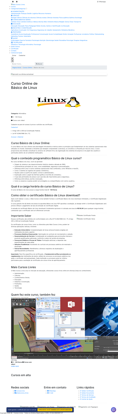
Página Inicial (16, 67)
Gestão (29, 13)
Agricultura (14, 30)
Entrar (14, 55)
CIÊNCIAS (15, 15)
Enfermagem (15, 40)
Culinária (23, 22)
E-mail (51, 393)
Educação (14, 26)
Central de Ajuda (16, 53)
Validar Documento (87, 393)
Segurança (33, 30)
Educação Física (23, 26)
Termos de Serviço (87, 395)
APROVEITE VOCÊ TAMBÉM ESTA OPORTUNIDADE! (55, 409)
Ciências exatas (41, 17)
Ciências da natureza (29, 17)
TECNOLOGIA (17, 42)
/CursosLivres (20, 391)
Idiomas (40, 22)
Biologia (13, 17)
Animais (13, 22)
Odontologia (50, 40)
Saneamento (57, 30)
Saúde (56, 40)
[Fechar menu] (12, 58)
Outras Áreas (69, 22)
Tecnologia (37, 44)
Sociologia (78, 17)
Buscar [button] (39, 64)
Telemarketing (99, 34)
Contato (13, 51)
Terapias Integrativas (80, 40)
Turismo (20, 36)
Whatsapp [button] (102, 1)
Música (56, 22)
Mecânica (71, 30)
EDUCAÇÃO (16, 24)
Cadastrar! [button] (14, 127)
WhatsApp (52, 391)
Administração (15, 13)
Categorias (14, 8)
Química (72, 17)
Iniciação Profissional (74, 34)
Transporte (77, 22)
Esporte (22, 40)
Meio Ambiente (49, 22)
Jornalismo (85, 34)
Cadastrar (22, 55)
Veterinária (27, 36)
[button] (13, 1)
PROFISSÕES (16, 32)
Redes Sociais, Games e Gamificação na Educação (53, 26)
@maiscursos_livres (22, 393)
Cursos (13, 6)
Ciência (19, 17)
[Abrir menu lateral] (12, 61)
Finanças (24, 13)
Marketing (14, 36)
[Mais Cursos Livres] (18, 4)
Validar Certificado (87, 391)
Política (91, 34)
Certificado (14, 48)
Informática (29, 44)
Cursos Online (27, 67)
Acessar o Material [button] (17, 137)
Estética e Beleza (32, 22)
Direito (65, 34)
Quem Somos (15, 46)
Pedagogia (32, 26)
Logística (35, 13)
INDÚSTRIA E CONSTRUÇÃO (22, 28)
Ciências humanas (53, 17)
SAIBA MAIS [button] (15, 366)
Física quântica (64, 17)
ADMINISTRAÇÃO (18, 11)
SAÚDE (15, 38)
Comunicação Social (46, 34)
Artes (18, 22)
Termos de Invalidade (88, 397)
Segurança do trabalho (44, 30)
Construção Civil (24, 30)
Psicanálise (62, 40)
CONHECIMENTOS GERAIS (21, 20)
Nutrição (42, 40)
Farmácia (28, 40)
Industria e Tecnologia (18, 44)
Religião (61, 22)
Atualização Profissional (31, 34)
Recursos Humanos (45, 13)
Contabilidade (57, 34)
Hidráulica (64, 30)
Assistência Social (17, 34)
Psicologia (70, 40)
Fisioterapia (35, 40)
